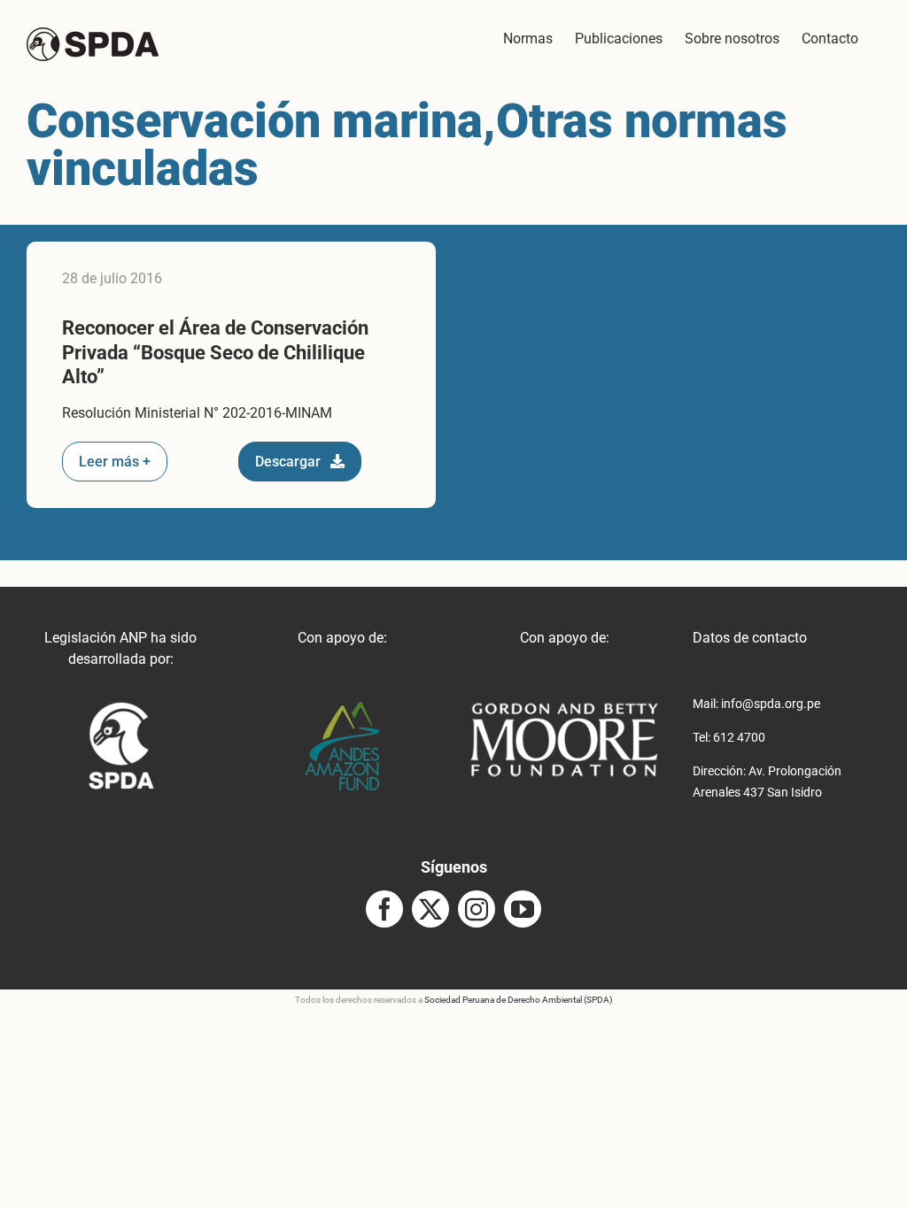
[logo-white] (564, 708)
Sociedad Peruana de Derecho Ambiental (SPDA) (518, 1000)
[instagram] (476, 909)
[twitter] (430, 909)
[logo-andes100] (342, 708)
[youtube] (522, 909)
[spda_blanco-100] (121, 708)
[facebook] (384, 909)
